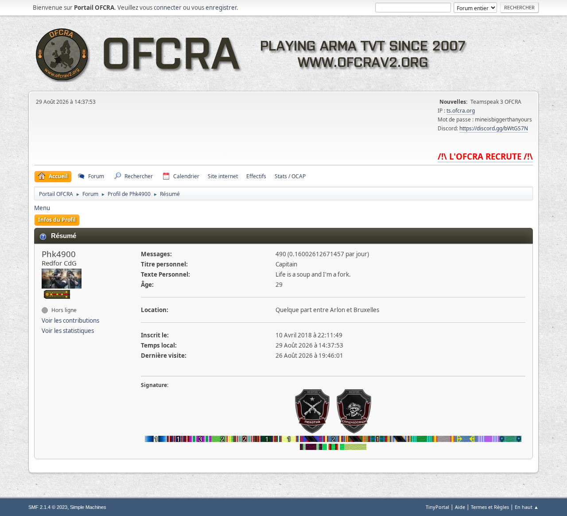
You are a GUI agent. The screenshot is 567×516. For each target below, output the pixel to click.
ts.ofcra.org (461, 110)
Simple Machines (88, 507)
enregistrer (221, 8)
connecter (168, 8)
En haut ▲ (527, 507)
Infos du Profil (57, 219)
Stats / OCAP (290, 176)
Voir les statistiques (68, 331)
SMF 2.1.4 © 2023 (47, 507)
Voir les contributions (70, 320)
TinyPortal (437, 507)
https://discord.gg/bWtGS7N (493, 128)
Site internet (223, 176)
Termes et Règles (490, 507)
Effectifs (256, 176)
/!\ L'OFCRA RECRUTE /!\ (485, 156)
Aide (460, 507)
